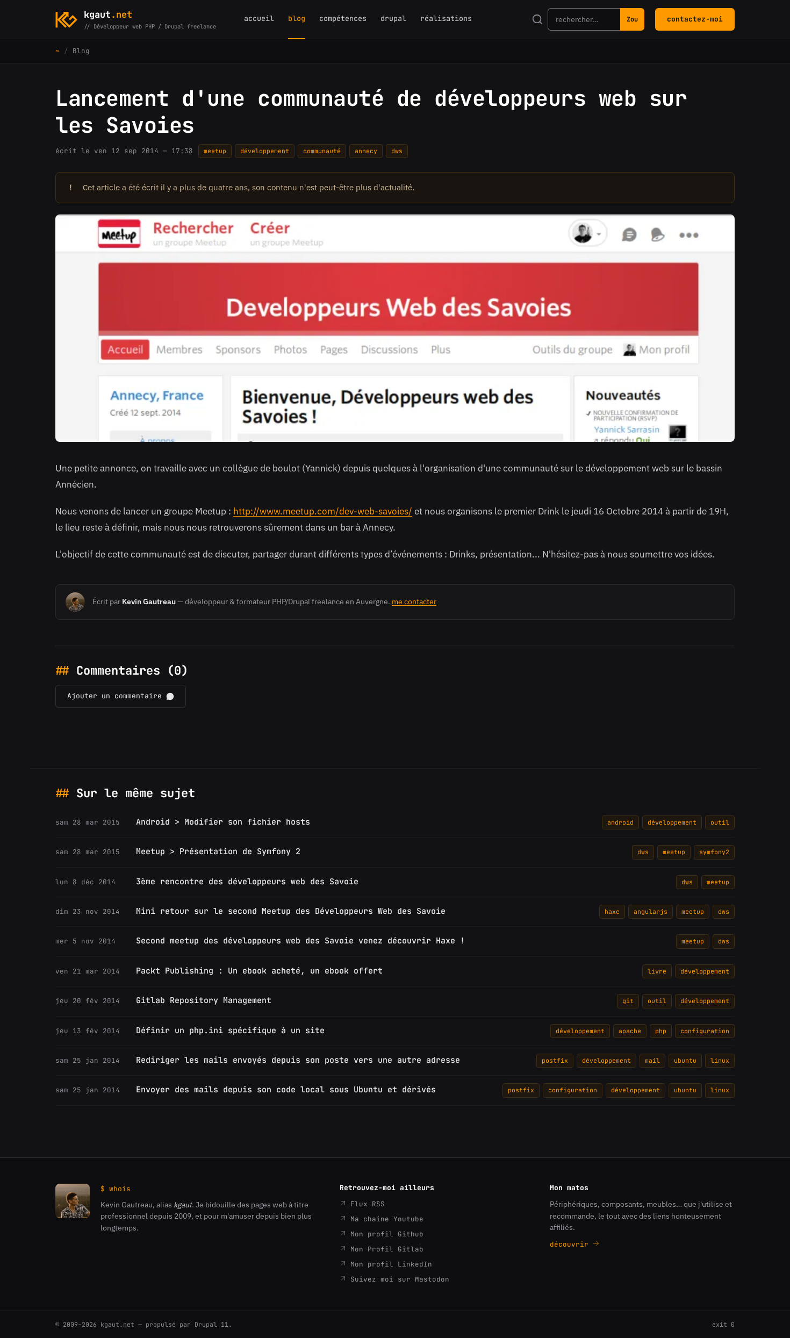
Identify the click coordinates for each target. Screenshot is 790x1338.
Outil (719, 822)
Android (620, 822)
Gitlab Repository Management (203, 1000)
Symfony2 (714, 852)
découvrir (571, 1244)
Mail (652, 1060)
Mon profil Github (384, 1234)
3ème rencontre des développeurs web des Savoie (247, 881)
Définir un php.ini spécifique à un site (230, 1030)
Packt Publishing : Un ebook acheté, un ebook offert (259, 970)
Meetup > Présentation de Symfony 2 (218, 851)
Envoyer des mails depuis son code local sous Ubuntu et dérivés (286, 1089)
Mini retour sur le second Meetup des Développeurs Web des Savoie (291, 911)
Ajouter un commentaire (114, 695)
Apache (630, 1031)
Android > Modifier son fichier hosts (223, 822)
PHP (660, 1031)
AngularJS (650, 911)
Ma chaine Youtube (384, 1218)
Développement (264, 151)
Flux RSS (365, 1203)
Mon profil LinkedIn (389, 1264)
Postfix (555, 1060)
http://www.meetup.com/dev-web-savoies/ (322, 511)
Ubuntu (685, 1060)
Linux (719, 1060)
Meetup (215, 151)
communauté (322, 151)
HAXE (612, 911)
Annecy (366, 151)
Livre (657, 971)
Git (628, 1001)
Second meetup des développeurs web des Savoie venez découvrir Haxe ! (300, 940)
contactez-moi (695, 19)
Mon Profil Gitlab (384, 1249)
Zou (632, 19)
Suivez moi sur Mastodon (397, 1279)
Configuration (704, 1031)
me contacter (414, 601)
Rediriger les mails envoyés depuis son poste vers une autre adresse (298, 1060)
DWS (397, 151)
